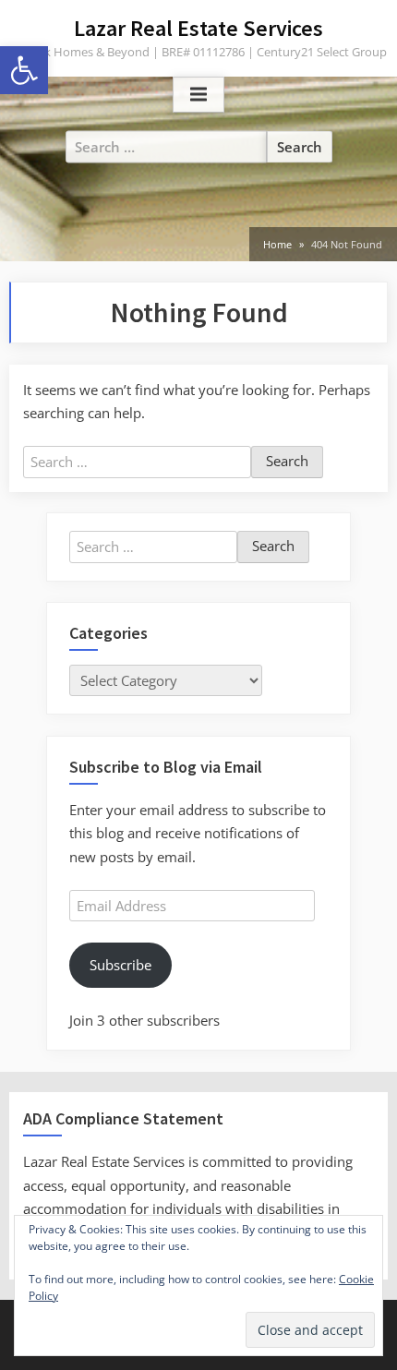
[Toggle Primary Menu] (198, 95)
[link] (24, 70)
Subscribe (120, 964)
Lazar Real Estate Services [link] (198, 28)
